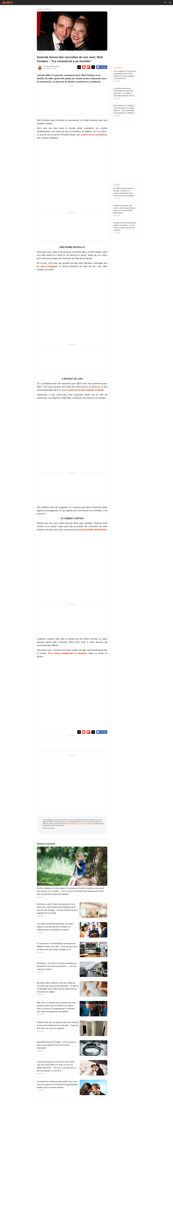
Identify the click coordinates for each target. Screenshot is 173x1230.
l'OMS (90, 823)
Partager (103, 67)
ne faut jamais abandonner (93, 529)
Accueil (39, 9)
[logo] (7, 2)
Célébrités (47, 9)
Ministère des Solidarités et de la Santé (74, 823)
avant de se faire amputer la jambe (86, 389)
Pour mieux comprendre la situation (67, 653)
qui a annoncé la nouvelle (90, 134)
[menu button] (170, 2)
